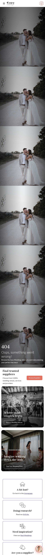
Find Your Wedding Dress (14, 466)
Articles (26, 514)
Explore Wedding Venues (14, 422)
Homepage (28, 493)
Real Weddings (26, 535)
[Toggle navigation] (4, 3)
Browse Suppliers (34, 378)
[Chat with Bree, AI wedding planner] (38, 548)
